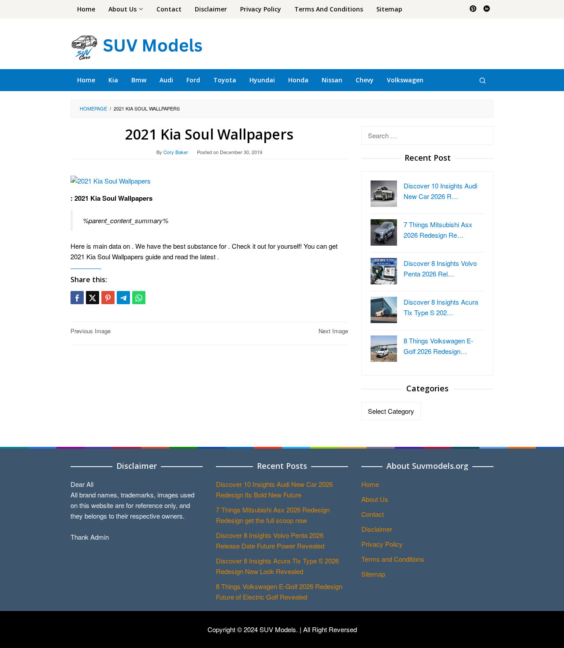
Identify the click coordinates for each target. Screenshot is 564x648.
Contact (372, 514)
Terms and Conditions (392, 558)
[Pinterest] (473, 9)
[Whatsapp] (138, 297)
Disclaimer (376, 529)
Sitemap (373, 573)
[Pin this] (108, 297)
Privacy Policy (382, 544)
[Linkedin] (487, 9)
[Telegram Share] (123, 297)
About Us (374, 499)
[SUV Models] (136, 46)
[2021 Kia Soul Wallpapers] (110, 179)
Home (370, 484)
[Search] (482, 80)
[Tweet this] (92, 297)
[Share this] (77, 297)
